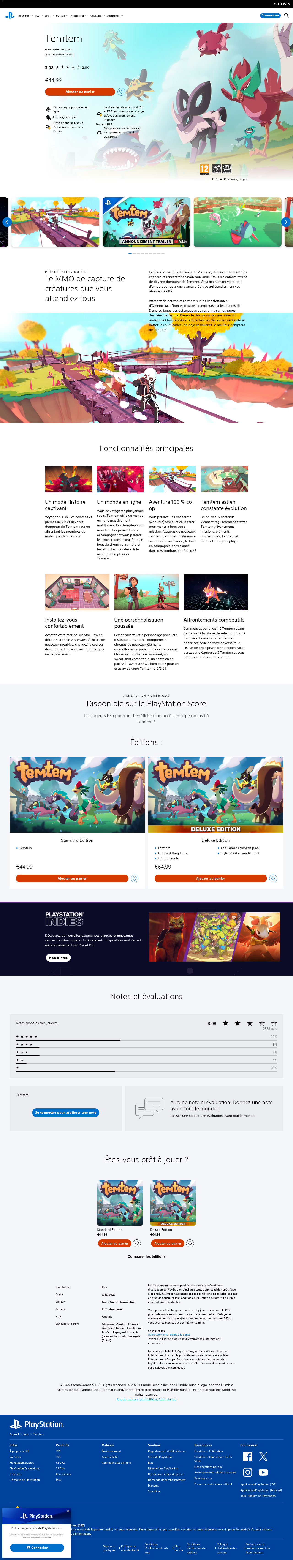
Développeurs (203, 1478)
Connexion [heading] (248, 1445)
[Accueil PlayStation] (10, 15)
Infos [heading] (13, 1445)
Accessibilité (110, 1457)
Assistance (113, 15)
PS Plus (60, 15)
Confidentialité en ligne (116, 1463)
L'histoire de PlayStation (25, 1480)
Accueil (14, 1434)
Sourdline (154, 1491)
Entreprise (16, 1474)
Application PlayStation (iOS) (258, 1484)
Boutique (23, 15)
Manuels (153, 1485)
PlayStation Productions (24, 1468)
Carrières (15, 1457)
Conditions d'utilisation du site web (156, 1548)
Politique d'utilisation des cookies (227, 1548)
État (150, 1463)
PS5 (37, 15)
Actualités (95, 15)
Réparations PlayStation (163, 1468)
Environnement (111, 1451)
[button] (146, 222)
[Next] (286, 222)
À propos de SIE (19, 1451)
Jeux (47, 15)
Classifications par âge (208, 1467)
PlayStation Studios (22, 1463)
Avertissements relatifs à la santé (169, 1335)
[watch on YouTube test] (180, 242)
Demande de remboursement (166, 1480)
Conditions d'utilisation (208, 1451)
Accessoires (77, 15)
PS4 (58, 1457)
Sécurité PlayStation (160, 1457)
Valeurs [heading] (108, 1445)
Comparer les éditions (147, 1256)
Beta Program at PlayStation (258, 1496)
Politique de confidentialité (130, 1548)
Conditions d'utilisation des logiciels (197, 1548)
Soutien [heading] (154, 1445)
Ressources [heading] (203, 1445)
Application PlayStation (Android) (261, 1490)
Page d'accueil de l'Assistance (167, 1451)
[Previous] (7, 222)
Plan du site (179, 1548)
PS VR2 (60, 1463)
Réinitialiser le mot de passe (166, 1474)
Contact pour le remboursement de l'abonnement (258, 1548)
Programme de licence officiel (213, 1484)
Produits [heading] (62, 1445)
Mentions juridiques (109, 1548)
